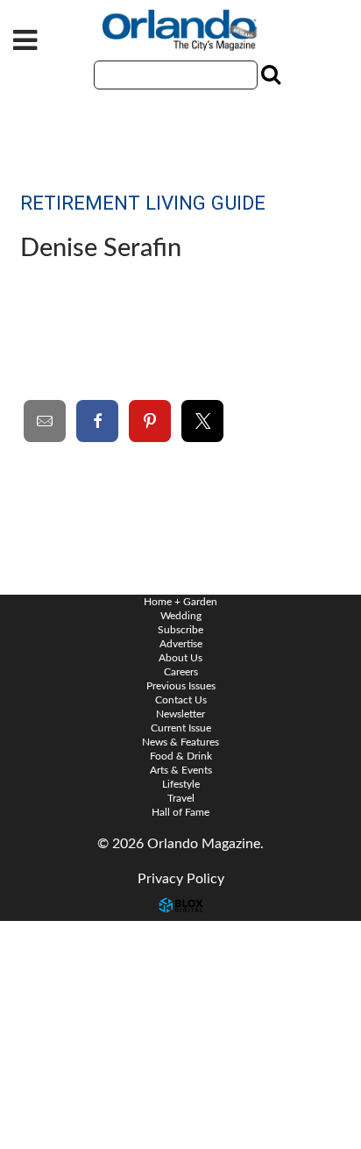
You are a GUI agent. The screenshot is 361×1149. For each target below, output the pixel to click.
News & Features (180, 742)
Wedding (181, 615)
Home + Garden (180, 601)
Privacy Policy (181, 879)
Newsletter (180, 714)
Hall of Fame (180, 812)
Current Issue (181, 728)
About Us (180, 658)
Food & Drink (181, 756)
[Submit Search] (269, 74)
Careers (181, 672)
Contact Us (53, 934)
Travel (181, 798)
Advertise (180, 644)
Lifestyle (181, 784)
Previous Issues (181, 686)
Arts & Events (181, 770)
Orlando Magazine (180, 31)
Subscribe (180, 629)
